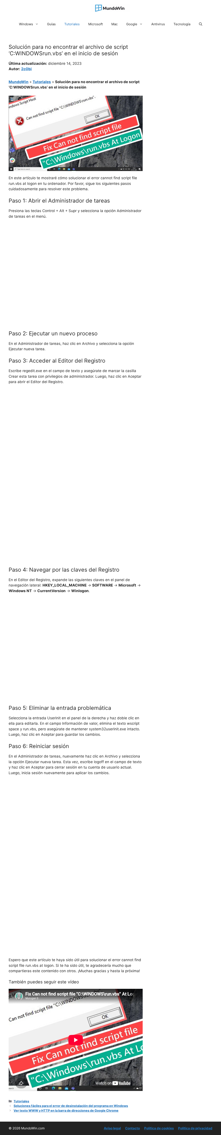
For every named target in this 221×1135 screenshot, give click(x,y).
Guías (51, 24)
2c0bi (26, 69)
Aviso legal (112, 1128)
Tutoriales (72, 24)
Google (131, 24)
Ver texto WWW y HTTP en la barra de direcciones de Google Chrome (66, 1110)
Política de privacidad (195, 1128)
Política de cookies (159, 1128)
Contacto (132, 1128)
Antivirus (158, 24)
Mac (114, 24)
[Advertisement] (76, 255)
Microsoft (95, 24)
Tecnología (182, 24)
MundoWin (18, 82)
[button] (201, 24)
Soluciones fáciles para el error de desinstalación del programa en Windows (71, 1106)
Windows (26, 24)
